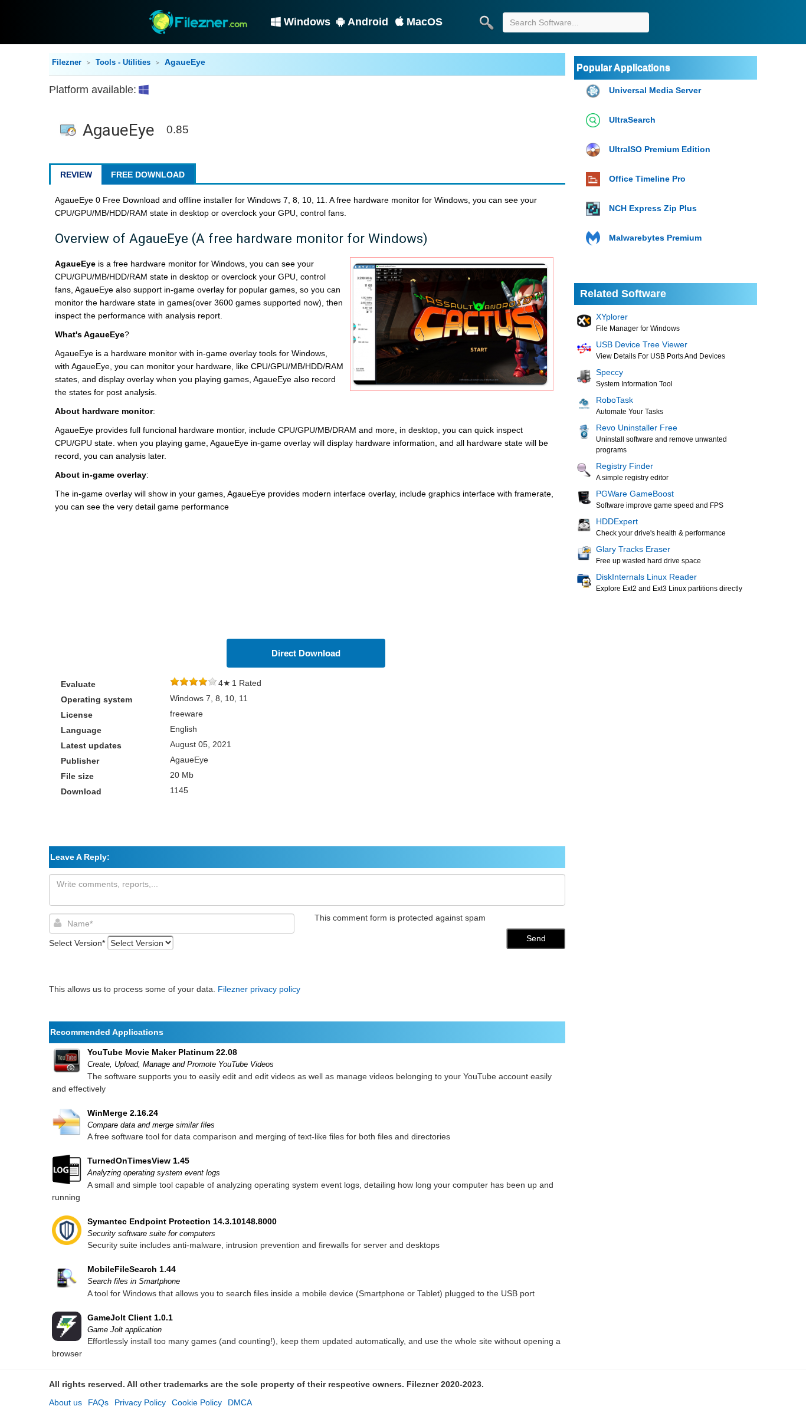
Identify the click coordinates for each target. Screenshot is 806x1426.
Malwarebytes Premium (655, 237)
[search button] (486, 22)
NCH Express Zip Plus (653, 208)
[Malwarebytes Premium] (594, 238)
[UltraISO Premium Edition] (594, 150)
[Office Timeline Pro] (594, 179)
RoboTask (614, 400)
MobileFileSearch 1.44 (131, 1269)
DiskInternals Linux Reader (646, 576)
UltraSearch (632, 119)
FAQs (98, 1402)
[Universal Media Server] (594, 91)
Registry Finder (624, 466)
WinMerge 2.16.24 (122, 1113)
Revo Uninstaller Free (636, 427)
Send (536, 938)
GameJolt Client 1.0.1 (130, 1317)
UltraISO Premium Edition (659, 149)
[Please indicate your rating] (174, 683)
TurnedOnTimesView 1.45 (138, 1160)
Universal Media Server (655, 90)
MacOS (425, 22)
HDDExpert (617, 521)
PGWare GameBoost (635, 493)
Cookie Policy (197, 1402)
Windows (307, 22)
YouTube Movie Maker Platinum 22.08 (162, 1052)
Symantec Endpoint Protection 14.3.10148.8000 (182, 1221)
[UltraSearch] (594, 120)
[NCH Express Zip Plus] (594, 209)
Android (368, 22)
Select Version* (77, 943)
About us (65, 1402)
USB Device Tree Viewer (641, 344)
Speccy (609, 372)
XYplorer (612, 316)
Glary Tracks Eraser (633, 549)
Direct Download (305, 653)
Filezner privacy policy (259, 989)
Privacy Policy (140, 1402)
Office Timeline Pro (647, 178)
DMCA (240, 1402)
